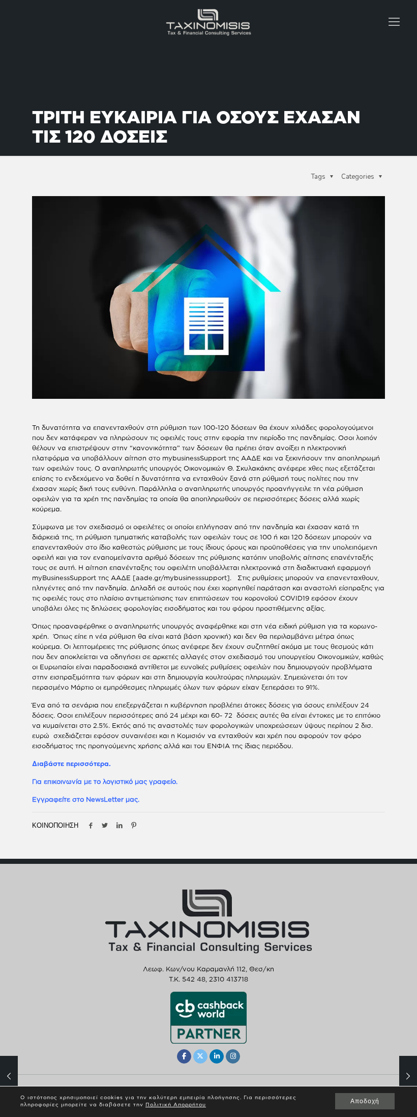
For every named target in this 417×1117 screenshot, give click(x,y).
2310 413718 (228, 979)
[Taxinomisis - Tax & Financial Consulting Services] (208, 21)
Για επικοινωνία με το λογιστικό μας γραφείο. (104, 781)
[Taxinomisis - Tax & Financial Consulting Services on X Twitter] (200, 1056)
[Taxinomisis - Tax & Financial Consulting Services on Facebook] (184, 1056)
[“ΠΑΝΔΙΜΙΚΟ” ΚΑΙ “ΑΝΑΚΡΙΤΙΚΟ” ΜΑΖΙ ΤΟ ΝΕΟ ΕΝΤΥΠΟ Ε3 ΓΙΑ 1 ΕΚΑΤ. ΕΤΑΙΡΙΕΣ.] (408, 1076)
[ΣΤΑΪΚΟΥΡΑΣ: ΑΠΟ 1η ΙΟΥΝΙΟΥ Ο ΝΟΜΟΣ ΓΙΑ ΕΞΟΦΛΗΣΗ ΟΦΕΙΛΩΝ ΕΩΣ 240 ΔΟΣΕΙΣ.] (9, 1076)
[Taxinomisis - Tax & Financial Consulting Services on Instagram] (233, 1056)
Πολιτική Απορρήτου (175, 1104)
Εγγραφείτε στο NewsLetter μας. (85, 799)
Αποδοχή (364, 1101)
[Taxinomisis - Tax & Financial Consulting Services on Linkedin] (217, 1056)
